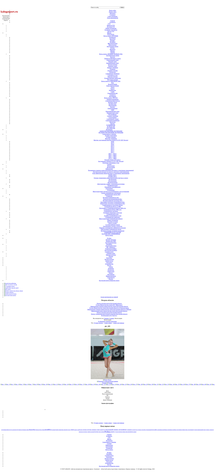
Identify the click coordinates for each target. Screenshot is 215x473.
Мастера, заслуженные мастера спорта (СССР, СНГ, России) (111, 140)
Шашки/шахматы (111, 276)
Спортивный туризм (113, 119)
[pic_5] (21, 384)
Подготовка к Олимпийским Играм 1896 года (112, 208)
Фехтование (112, 96)
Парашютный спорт (112, 113)
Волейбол (112, 42)
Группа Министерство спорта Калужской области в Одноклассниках (109, 308)
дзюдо (72, 429)
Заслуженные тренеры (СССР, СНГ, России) (111, 161)
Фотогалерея (111, 166)
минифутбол (102, 429)
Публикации (111, 190)
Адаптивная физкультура (112, 101)
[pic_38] (192, 384)
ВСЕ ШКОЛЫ (111, 128)
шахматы (130, 431)
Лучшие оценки (98, 323)
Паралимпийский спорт (112, 111)
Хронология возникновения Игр (112, 199)
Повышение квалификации (112, 187)
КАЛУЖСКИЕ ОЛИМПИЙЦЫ (111, 234)
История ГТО (111, 27)
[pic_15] (71, 384)
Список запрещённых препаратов (111, 193)
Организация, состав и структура (112, 226)
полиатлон (134, 429)
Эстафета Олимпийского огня (112, 215)
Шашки (112, 51)
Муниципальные (112, 182)
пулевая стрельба (141, 429)
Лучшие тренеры (111, 137)
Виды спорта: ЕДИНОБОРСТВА (110, 81)
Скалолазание (113, 117)
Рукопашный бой (112, 93)
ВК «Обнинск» (110, 247)
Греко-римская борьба (112, 85)
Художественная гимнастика (112, 78)
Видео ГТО (111, 31)
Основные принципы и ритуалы (112, 212)
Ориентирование (112, 108)
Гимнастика (111, 271)
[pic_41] (208, 384)
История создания (112, 221)
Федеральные (112, 179)
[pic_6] (26, 384)
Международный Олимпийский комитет (111, 218)
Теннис (111, 273)
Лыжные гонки (112, 66)
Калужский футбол (110, 242)
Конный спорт (112, 61)
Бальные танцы (112, 102)
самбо (155, 429)
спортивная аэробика (171, 429)
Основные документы (111, 30)
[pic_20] (97, 384)
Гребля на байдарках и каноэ (112, 58)
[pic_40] (203, 384)
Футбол (112, 48)
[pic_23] (113, 384)
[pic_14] (65, 384)
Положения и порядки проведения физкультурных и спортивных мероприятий (111, 170)
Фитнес (112, 123)
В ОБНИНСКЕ (110, 125)
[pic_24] (118, 384)
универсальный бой (92, 431)
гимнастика (61, 429)
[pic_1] (3, 384)
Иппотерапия (112, 105)
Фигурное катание (112, 79)
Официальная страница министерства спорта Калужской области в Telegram (109, 309)
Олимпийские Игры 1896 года (112, 209)
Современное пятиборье (113, 73)
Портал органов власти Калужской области (109, 303)
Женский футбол (112, 43)
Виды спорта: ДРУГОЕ (111, 98)
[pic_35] (176, 384)
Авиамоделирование (113, 99)
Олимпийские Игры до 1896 (112, 206)
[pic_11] (50, 384)
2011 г (112, 152)
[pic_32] (161, 384)
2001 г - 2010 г (112, 153)
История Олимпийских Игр (111, 197)
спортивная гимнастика (182, 429)
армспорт (15, 429)
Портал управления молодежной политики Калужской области (109, 314)
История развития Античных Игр (112, 200)
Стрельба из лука (112, 75)
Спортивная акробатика (112, 120)
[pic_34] (171, 384)
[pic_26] (129, 384)
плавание (129, 429)
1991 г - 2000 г (112, 155)
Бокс (112, 82)
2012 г (112, 150)
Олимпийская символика (112, 217)
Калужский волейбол (111, 250)
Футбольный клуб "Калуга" (109, 315)
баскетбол (32, 429)
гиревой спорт (67, 429)
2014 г (112, 147)
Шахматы (112, 49)
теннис (207, 429)
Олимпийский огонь (113, 214)
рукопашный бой (150, 429)
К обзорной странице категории (107, 321)
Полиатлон (112, 72)
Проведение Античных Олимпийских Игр (112, 203)
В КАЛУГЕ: (110, 34)
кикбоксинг (80, 429)
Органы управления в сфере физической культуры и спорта (111, 178)
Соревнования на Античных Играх (112, 205)
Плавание (112, 69)
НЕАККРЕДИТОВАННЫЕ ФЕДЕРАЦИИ (111, 132)
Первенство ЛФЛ (111, 241)
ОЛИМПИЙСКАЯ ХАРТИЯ (112, 232)
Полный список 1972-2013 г (112, 160)
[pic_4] (17, 384)
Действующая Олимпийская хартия (111, 229)
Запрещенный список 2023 (112, 194)
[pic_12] (55, 384)
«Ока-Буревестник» (111, 245)
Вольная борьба (112, 84)
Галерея (111, 318)
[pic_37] (187, 384)
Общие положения (110, 28)
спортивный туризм (192, 429)
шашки (134, 431)
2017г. (112, 143)
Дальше (104, 383)
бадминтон (20, 429)
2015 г (112, 146)
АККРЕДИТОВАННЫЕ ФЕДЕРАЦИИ (111, 131)
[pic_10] (44, 384)
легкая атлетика (87, 429)
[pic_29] (145, 384)
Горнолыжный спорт (113, 60)
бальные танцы (26, 429)
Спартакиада (111, 277)
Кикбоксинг (112, 90)
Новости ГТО (111, 25)
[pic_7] (30, 384)
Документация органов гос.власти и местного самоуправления (111, 172)
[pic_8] (35, 384)
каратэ (76, 429)
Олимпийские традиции (111, 211)
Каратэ (113, 88)
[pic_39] (198, 384)
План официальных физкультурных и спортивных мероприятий (110, 173)
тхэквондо (211, 429)
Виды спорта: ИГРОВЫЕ (111, 36)
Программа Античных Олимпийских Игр (113, 202)
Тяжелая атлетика (113, 76)
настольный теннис (112, 429)
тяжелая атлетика (83, 431)
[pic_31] (155, 384)
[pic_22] (108, 384)
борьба (43, 429)
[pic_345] (107, 378)
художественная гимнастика (121, 431)
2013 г (112, 149)
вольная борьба (55, 429)
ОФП (112, 110)
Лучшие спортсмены (111, 135)
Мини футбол (112, 45)
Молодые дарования (111, 138)
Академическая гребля (112, 55)
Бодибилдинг (112, 104)
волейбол (48, 429)
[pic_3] (12, 384)
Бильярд (112, 40)
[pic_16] (76, 384)
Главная (106, 318)
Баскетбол (112, 39)
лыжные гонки (96, 429)
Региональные (112, 181)
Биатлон (112, 57)
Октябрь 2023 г (112, 176)
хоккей (112, 431)
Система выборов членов (112, 225)
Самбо (112, 92)
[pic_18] (86, 384)
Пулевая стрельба (113, 70)
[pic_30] (150, 384)
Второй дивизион (111, 239)
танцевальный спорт (201, 429)
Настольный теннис (112, 46)
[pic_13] (60, 384)
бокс (41, 429)
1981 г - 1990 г (112, 156)
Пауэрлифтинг (112, 114)
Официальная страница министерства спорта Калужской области (109, 306)
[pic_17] (81, 384)
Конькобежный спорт (112, 63)
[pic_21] (102, 384)
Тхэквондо (113, 95)
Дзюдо (112, 87)
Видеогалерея (111, 167)
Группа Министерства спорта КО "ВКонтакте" (109, 305)
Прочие (111, 256)
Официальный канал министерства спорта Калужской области (109, 311)
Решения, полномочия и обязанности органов (112, 228)
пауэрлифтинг (123, 429)
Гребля (111, 267)
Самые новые (108, 323)
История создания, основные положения (112, 231)
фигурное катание (100, 431)
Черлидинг (112, 122)
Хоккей (112, 52)
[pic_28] (139, 384)
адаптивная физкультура (7, 429)
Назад (109, 380)
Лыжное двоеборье (112, 67)
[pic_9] (40, 384)
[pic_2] (7, 384)
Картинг (112, 107)
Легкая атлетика (112, 64)
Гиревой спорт (111, 253)
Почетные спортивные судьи (111, 163)
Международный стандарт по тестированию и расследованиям (111, 191)
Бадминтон (112, 37)
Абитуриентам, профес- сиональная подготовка (111, 184)
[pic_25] (124, 384)
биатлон (38, 429)
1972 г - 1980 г (112, 158)
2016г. (112, 144)
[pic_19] (92, 384)
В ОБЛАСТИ (111, 126)
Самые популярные (118, 323)
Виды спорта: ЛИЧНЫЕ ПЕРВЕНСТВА (111, 54)
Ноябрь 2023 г (113, 175)
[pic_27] (134, 384)
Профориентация (112, 185)
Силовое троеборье (112, 116)
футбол (107, 431)
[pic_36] (182, 384)
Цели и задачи (113, 223)
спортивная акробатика (162, 429)
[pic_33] (166, 384)
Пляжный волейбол (111, 249)
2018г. (112, 141)
